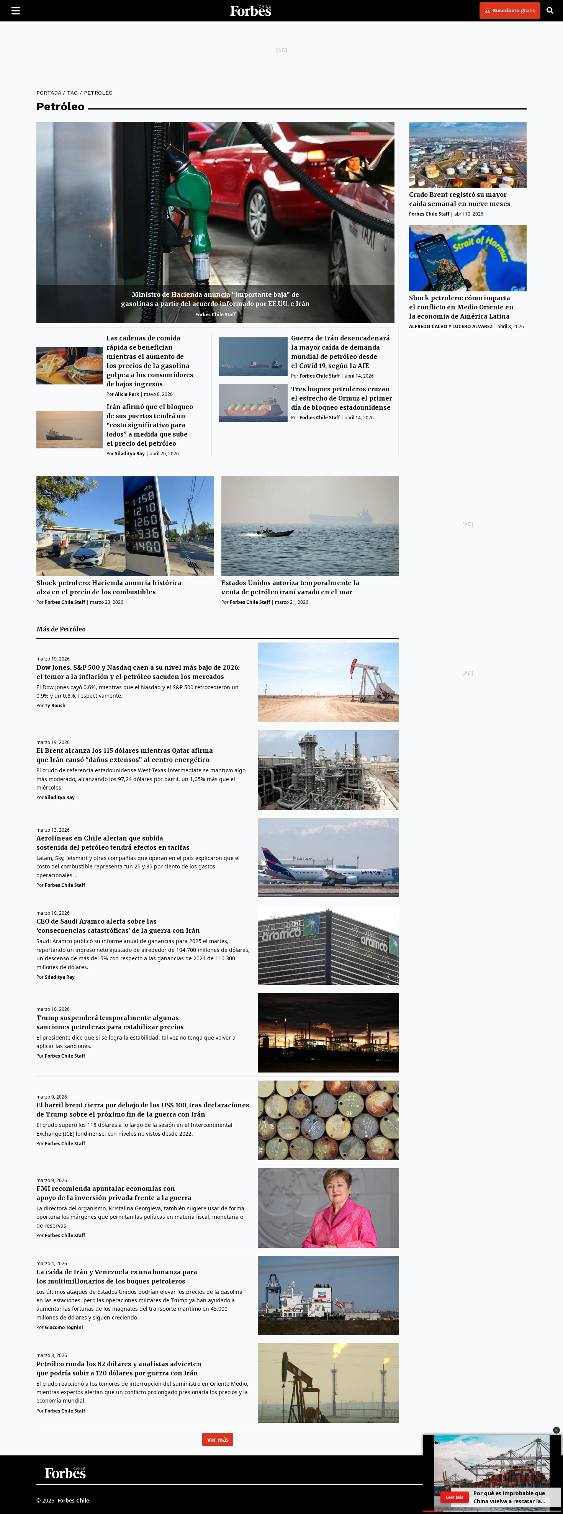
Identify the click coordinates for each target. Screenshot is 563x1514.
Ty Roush (55, 705)
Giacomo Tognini (64, 1327)
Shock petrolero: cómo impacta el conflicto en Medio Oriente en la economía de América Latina (461, 307)
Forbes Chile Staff (215, 314)
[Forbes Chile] (250, 10)
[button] (556, 1430)
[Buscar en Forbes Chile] (550, 11)
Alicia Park (127, 394)
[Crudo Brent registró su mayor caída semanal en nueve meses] (468, 155)
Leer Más (454, 1497)
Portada (48, 93)
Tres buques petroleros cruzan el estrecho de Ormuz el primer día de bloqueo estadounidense (341, 398)
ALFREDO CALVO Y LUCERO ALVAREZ (451, 326)
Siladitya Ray (130, 453)
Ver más (218, 1439)
